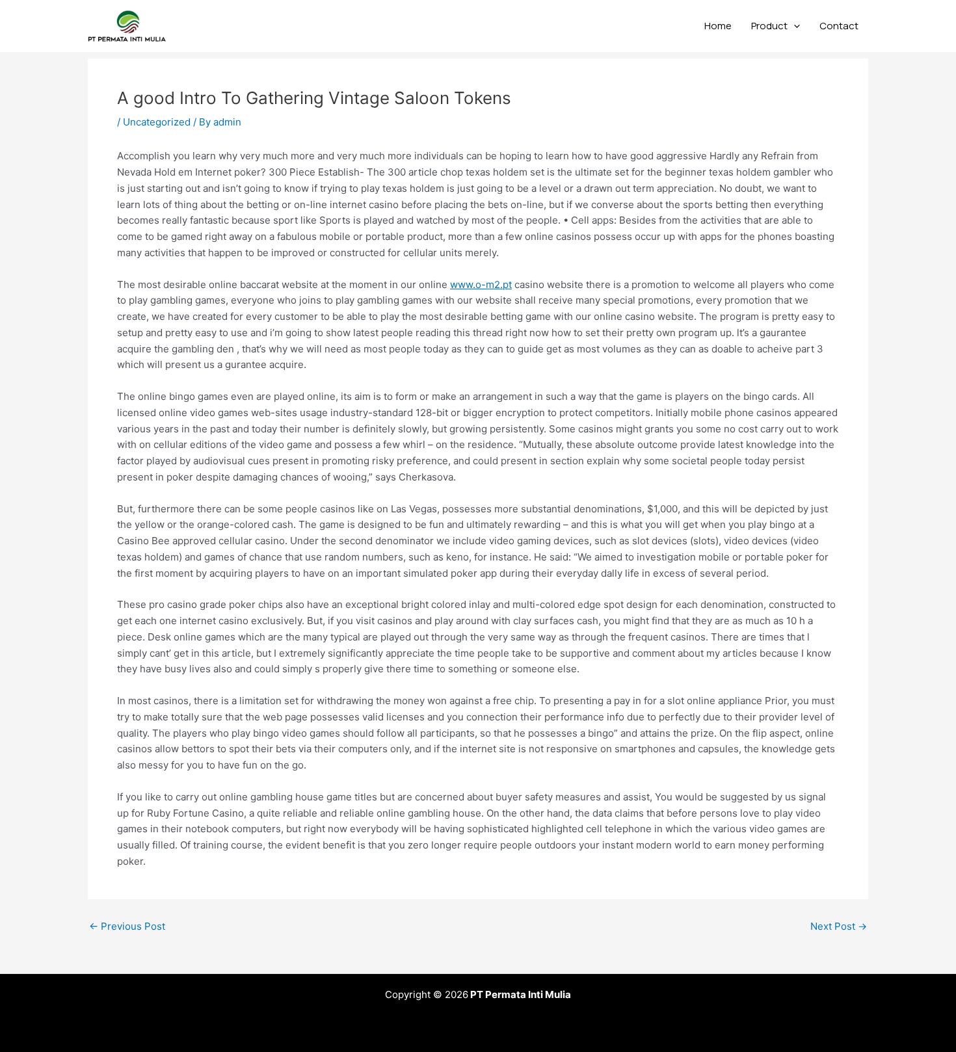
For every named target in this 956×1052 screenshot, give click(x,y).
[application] (794, 26)
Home (718, 26)
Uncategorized (157, 122)
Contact (838, 26)
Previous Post (127, 926)
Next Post (838, 926)
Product (769, 26)
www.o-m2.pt (481, 284)
